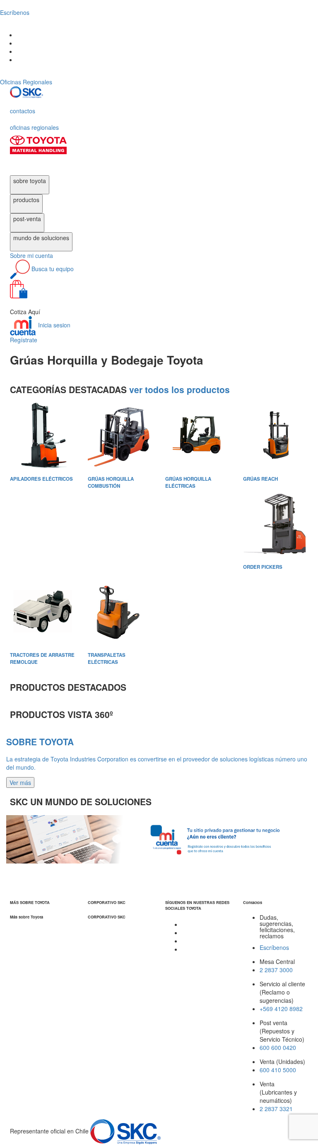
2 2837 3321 (276, 1108)
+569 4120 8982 (281, 1008)
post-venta (27, 219)
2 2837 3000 (276, 970)
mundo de (41, 238)
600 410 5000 (278, 1070)
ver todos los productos (179, 389)
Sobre (31, 255)
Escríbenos (274, 947)
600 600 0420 (278, 1047)
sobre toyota (29, 181)
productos (26, 200)
